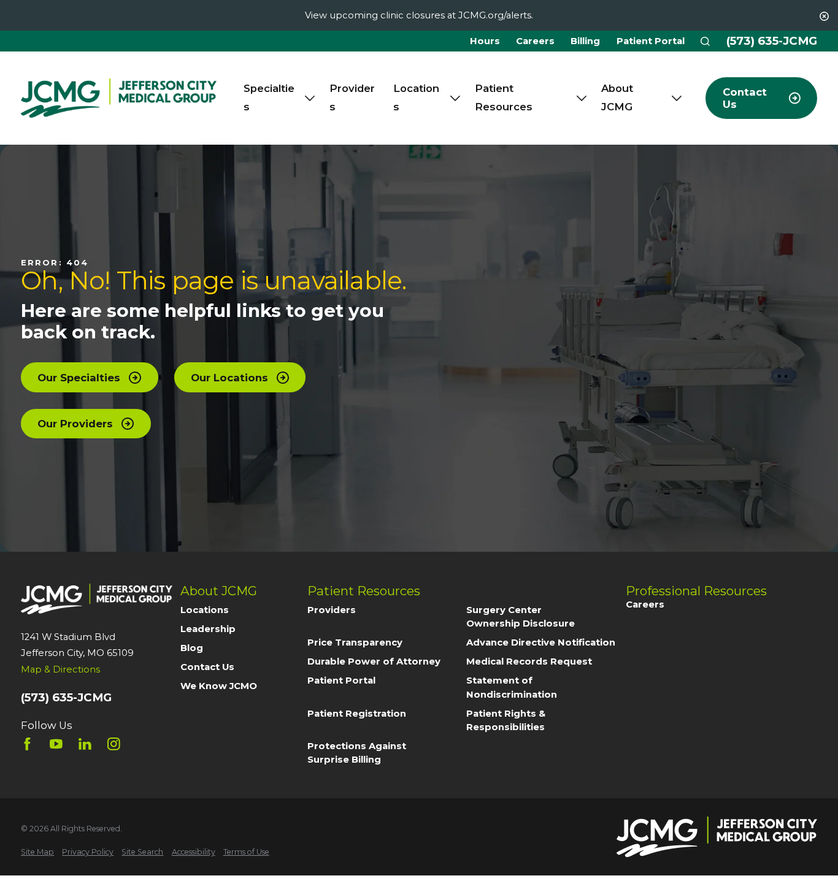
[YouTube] (56, 744)
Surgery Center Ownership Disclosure (520, 616)
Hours (485, 41)
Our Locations (229, 378)
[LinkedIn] (85, 744)
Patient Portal (651, 41)
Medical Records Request (529, 661)
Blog (191, 648)
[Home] (119, 98)
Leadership (208, 629)
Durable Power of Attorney (373, 661)
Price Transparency (354, 642)
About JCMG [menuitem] (617, 97)
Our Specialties (78, 378)
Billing (585, 41)
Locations (204, 610)
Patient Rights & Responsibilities (505, 720)
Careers (535, 41)
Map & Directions (60, 669)
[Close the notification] (824, 16)
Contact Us (207, 667)
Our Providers (75, 423)
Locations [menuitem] (416, 97)
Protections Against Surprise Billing (356, 753)
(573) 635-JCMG (771, 41)
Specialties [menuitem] (269, 97)
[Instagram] (113, 744)
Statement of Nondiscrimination (511, 687)
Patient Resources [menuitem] (503, 97)
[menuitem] (37, 852)
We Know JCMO (218, 686)
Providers (331, 610)
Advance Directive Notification (540, 642)
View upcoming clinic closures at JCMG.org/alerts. (419, 15)
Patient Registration (356, 713)
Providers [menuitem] (352, 97)
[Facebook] (27, 744)
